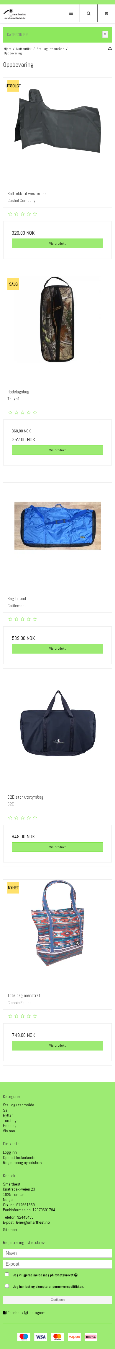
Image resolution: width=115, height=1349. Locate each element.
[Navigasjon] (71, 13)
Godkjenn (58, 1299)
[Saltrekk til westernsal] (57, 132)
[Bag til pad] (57, 537)
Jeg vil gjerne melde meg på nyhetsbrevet (53, 1274)
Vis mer (9, 1131)
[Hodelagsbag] (57, 330)
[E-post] (57, 1263)
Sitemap (10, 1229)
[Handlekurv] (106, 13)
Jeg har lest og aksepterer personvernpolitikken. (48, 1286)
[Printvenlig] (110, 48)
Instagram (37, 1312)
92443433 (25, 1217)
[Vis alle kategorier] (105, 34)
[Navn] (57, 1252)
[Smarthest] (15, 14)
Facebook (15, 1312)
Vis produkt (57, 243)
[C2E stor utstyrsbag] (57, 735)
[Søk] (88, 13)
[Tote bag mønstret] (57, 934)
